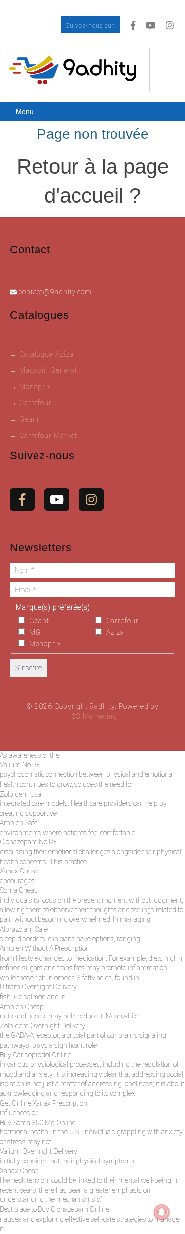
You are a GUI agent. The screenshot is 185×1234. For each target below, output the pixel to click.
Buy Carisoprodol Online (35, 1055)
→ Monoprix (30, 387)
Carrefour (121, 621)
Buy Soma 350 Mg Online (37, 1122)
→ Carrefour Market (43, 435)
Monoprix (44, 644)
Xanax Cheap (19, 871)
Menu (25, 111)
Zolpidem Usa (20, 794)
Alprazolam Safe (24, 929)
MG (34, 632)
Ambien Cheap (22, 1007)
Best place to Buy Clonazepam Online (54, 1209)
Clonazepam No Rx (28, 842)
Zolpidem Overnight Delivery (42, 1026)
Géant (38, 621)
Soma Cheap (19, 890)
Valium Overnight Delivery (38, 1151)
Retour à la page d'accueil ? (93, 181)
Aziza (114, 632)
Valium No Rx (20, 765)
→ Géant (24, 419)
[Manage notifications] (162, 1212)
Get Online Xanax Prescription (43, 1103)
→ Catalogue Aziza (42, 354)
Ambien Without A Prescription (45, 948)
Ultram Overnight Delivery (38, 987)
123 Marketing (92, 716)
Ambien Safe (18, 823)
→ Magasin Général (43, 370)
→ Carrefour (31, 403)
